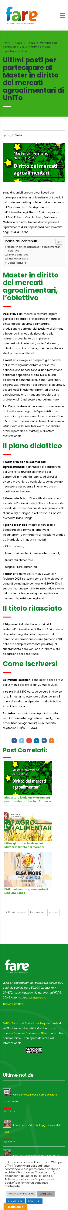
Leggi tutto (46, 1193)
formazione (37, 912)
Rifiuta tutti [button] (34, 1201)
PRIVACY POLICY (13, 1004)
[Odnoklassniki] (51, 740)
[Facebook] (14, 740)
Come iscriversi (17, 262)
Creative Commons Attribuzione (34, 1033)
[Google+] (29, 740)
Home (6, 42)
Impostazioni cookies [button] (21, 1193)
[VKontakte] (44, 740)
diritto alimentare (15, 912)
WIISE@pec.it (37, 997)
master (53, 912)
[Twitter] (21, 740)
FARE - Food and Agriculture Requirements (30, 1023)
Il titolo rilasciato (17, 258)
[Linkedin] (36, 740)
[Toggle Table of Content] (57, 241)
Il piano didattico (18, 254)
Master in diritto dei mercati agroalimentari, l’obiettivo (34, 248)
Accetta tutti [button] (15, 1201)
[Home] (22, 15)
